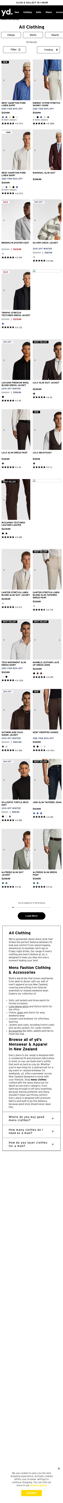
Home (4, 19)
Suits (38, 12)
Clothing (27, 12)
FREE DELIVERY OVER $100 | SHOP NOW (32, 2)
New (17, 12)
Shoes (49, 12)
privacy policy (38, 1485)
